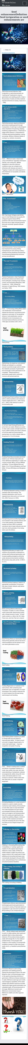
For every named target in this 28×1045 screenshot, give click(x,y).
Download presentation (8, 53)
